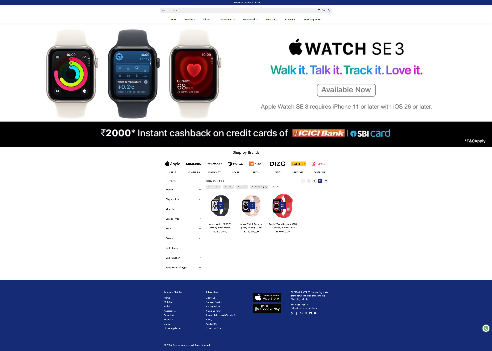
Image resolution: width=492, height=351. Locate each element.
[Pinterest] (292, 313)
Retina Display (261, 187)
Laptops (289, 19)
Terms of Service (214, 302)
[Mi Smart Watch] (256, 164)
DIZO (277, 172)
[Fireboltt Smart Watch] (214, 164)
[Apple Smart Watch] (172, 164)
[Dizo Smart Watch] (277, 164)
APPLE (172, 172)
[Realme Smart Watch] (298, 164)
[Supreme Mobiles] (296, 313)
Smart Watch (249, 19)
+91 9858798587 (299, 304)
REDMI (256, 172)
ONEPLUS (319, 172)
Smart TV (270, 19)
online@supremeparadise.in (304, 308)
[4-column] (320, 181)
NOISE (235, 172)
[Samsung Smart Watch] (193, 164)
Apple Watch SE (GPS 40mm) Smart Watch (220, 225)
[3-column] (314, 181)
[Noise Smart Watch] (235, 164)
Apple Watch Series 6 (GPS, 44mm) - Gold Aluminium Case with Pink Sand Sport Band (251, 225)
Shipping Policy (213, 311)
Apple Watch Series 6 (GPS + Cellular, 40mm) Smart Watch (283, 225)
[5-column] (326, 181)
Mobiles (189, 19)
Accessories (226, 19)
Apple (230, 187)
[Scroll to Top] (487, 337)
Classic (244, 187)
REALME (298, 172)
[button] (321, 10)
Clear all (275, 187)
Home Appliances (313, 19)
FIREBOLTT (214, 172)
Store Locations (213, 328)
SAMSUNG (193, 172)
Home (174, 19)
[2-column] (309, 181)
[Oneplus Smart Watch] (319, 164)
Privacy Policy (213, 306)
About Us (210, 297)
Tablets (206, 19)
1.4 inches (215, 187)
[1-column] (303, 181)
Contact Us (211, 324)
